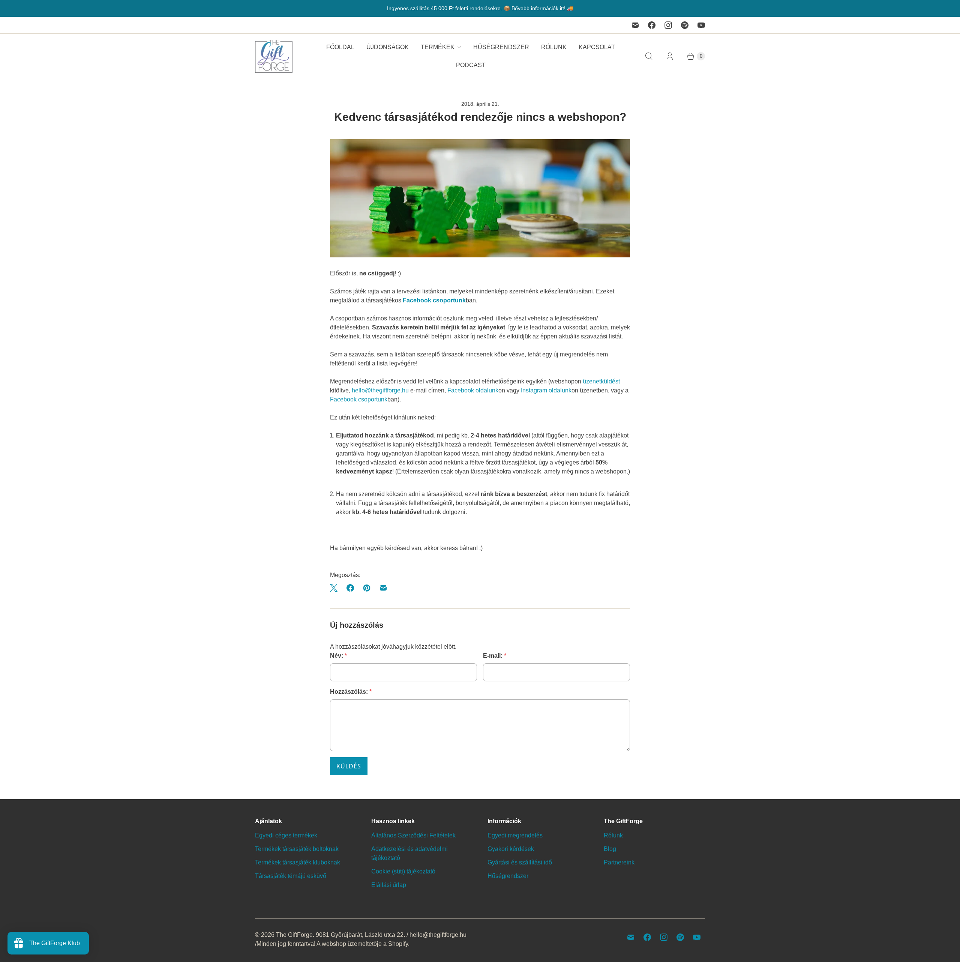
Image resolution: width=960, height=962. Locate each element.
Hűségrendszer (501, 47)
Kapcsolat (597, 47)
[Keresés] (648, 56)
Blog (610, 849)
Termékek (437, 47)
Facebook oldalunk (472, 390)
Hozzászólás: (351, 691)
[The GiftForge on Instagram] (668, 25)
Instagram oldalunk (546, 390)
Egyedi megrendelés (515, 835)
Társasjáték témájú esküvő (290, 876)
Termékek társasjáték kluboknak (297, 862)
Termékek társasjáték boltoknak (297, 849)
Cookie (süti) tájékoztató (403, 871)
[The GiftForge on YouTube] (701, 25)
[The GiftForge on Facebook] (652, 25)
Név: (338, 655)
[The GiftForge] (273, 56)
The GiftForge (294, 935)
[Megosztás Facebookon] (350, 588)
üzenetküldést (601, 381)
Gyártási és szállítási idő (520, 862)
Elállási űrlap (388, 885)
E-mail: (494, 655)
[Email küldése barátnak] (383, 588)
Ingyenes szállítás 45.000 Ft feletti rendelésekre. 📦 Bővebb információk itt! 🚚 (480, 8)
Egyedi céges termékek (286, 835)
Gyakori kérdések (511, 849)
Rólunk (554, 47)
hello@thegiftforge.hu (380, 390)
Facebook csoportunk (434, 300)
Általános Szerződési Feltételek (413, 835)
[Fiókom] (669, 56)
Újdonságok (387, 47)
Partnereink (619, 862)
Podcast (471, 65)
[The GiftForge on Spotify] (684, 25)
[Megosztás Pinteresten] (366, 588)
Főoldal (340, 47)
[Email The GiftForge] (635, 25)
